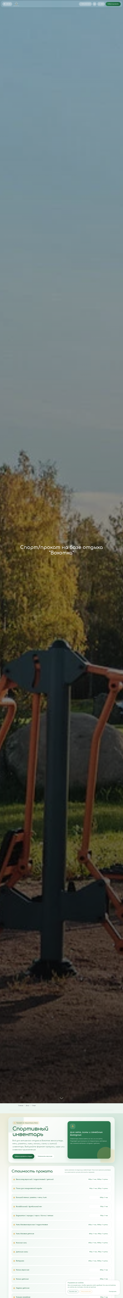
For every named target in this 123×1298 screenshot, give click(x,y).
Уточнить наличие (45, 1156)
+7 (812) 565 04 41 (85, 4)
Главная (20, 1105)
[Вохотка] (16, 4)
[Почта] (95, 4)
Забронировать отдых (23, 1156)
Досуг (27, 1105)
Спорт (34, 1105)
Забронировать (113, 4)
